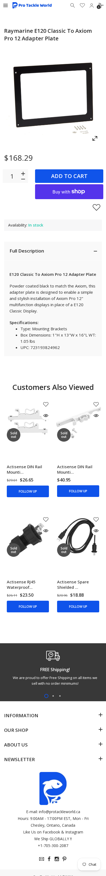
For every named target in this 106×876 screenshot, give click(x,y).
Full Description (27, 251)
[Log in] (91, 5)
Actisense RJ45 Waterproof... (21, 584)
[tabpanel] (53, 669)
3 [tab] (60, 696)
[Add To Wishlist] (96, 207)
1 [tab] (46, 696)
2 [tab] (53, 696)
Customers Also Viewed (53, 387)
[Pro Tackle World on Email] (41, 858)
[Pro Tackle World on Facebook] (49, 858)
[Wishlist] (82, 5)
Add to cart (69, 176)
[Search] (73, 5)
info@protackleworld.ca (59, 811)
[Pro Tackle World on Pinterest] (64, 858)
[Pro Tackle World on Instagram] (57, 858)
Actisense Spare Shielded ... (73, 584)
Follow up (28, 491)
